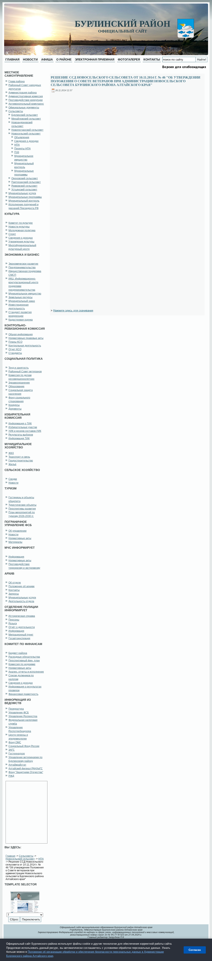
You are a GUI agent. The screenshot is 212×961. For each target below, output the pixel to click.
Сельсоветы (26, 855)
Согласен (195, 949)
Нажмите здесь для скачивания (73, 310)
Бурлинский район (122, 24)
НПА (41, 858)
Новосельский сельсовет (20, 858)
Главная (10, 855)
